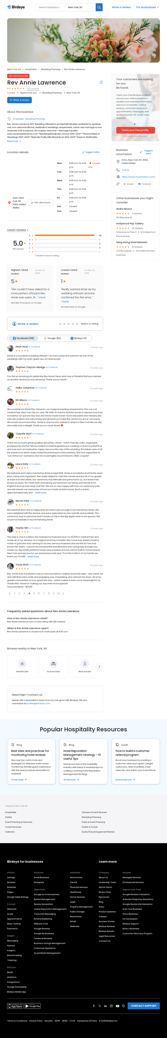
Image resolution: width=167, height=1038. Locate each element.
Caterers (10, 831)
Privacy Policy (36, 1020)
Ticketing (11, 960)
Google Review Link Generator (137, 904)
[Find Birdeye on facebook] (94, 1005)
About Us (103, 877)
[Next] (99, 667)
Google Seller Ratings (18, 897)
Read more (12, 141)
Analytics (11, 977)
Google (130, 184)
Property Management (81, 906)
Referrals (11, 887)
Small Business (41, 877)
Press (101, 906)
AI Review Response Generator (138, 899)
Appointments (14, 918)
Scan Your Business (132, 909)
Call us (125, 170)
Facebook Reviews (43, 938)
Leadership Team (107, 882)
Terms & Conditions (17, 1020)
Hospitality (31, 69)
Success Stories (107, 921)
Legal (72, 901)
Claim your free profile (135, 130)
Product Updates (107, 911)
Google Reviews (42, 928)
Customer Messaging (45, 914)
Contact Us (104, 941)
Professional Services (133, 882)
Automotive (76, 877)
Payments (12, 928)
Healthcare (75, 892)
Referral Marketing (43, 918)
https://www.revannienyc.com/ (138, 176)
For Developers (130, 918)
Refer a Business (131, 928)
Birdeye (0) (80, 338)
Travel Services (13, 826)
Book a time (105, 892)
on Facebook (34, 346)
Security (49, 1020)
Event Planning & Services (18, 822)
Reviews (11, 882)
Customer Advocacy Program (137, 933)
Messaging (12, 940)
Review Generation (43, 904)
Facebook (146, 184)
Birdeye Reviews (107, 926)
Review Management (44, 899)
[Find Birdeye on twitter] (100, 1005)
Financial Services (79, 887)
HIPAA (65, 1020)
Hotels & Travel (90, 826)
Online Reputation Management (50, 909)
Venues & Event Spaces (94, 812)
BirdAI (10, 972)
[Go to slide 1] (134, 124)
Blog (101, 901)
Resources (104, 897)
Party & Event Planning (93, 822)
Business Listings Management (50, 943)
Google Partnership (17, 987)
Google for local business (46, 894)
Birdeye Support (131, 923)
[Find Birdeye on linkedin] (105, 1005)
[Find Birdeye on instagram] (111, 1005)
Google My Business (44, 933)
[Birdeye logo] (16, 7)
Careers (103, 916)
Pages (10, 892)
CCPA (72, 1020)
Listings (11, 877)
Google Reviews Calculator (136, 894)
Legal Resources (107, 936)
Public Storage (77, 911)
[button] (9, 593)
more (42, 297)
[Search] (99, 7)
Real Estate (76, 916)
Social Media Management (47, 953)
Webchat (11, 909)
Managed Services (132, 877)
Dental (73, 882)
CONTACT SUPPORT (143, 1006)
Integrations (13, 982)
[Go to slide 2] (136, 124)
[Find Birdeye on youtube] (117, 1005)
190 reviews (33, 88)
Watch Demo (105, 887)
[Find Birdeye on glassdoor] (123, 1005)
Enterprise (39, 882)
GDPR (57, 1020)
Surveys (11, 945)
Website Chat (41, 923)
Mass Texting (14, 923)
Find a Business (130, 914)
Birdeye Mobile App (16, 991)
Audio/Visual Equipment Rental (98, 831)
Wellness (74, 926)
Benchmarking (14, 955)
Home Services (77, 897)
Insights (11, 950)
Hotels (8, 817)
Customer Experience (45, 948)
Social (10, 914)
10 (58, 593)
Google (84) (54, 338)
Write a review (121, 7)
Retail (73, 921)
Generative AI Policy (87, 1020)
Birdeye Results (106, 931)
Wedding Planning (50, 69)
